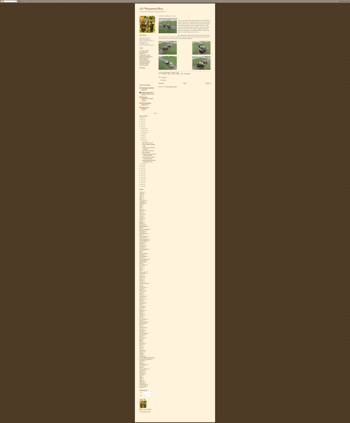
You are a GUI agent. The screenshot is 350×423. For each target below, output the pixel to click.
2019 (142, 165)
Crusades (141, 250)
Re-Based (141, 331)
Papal (140, 317)
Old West (141, 316)
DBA (140, 252)
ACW (140, 209)
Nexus (140, 309)
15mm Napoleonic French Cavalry (148, 93)
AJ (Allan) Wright (146, 409)
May (143, 135)
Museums (141, 301)
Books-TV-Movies (143, 233)
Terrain (140, 361)
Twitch (140, 367)
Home (184, 83)
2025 (142, 118)
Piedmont (141, 320)
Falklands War (142, 262)
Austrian (141, 219)
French (140, 274)
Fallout (140, 263)
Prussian (141, 329)
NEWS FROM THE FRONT (147, 88)
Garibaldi (141, 279)
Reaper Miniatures (143, 333)
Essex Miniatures (143, 260)
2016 (142, 170)
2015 (142, 172)
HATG (140, 289)
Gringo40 (141, 286)
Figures (141, 266)
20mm (140, 197)
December (144, 128)
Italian (140, 293)
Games (140, 277)
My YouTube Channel (144, 50)
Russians (141, 344)
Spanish (141, 354)
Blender (141, 227)
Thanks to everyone (145, 104)
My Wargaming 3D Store (144, 55)
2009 (142, 182)
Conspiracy (141, 244)
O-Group (141, 313)
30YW (140, 204)
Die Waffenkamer (143, 256)
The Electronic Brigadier (144, 60)
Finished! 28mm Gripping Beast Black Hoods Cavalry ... (148, 160)
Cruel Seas (141, 247)
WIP (140, 376)
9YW (140, 207)
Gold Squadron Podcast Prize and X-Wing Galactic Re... (149, 154)
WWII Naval (142, 383)
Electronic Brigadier (143, 259)
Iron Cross (141, 291)
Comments (144, 395)
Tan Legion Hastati (146, 152)
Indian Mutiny (142, 290)
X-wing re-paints (142, 386)
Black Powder (142, 224)
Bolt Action (141, 232)
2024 (142, 119)
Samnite (141, 347)
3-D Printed (141, 202)
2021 (142, 125)
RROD (140, 340)
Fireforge (141, 269)
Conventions (142, 246)
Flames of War (142, 272)
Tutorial (141, 366)
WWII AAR (143, 108)
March (143, 139)
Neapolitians (142, 307)
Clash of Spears (142, 242)
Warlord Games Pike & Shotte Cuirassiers (147, 99)
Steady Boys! (142, 360)
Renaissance (141, 334)
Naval (140, 304)
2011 (142, 179)
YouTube (141, 387)
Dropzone (141, 257)
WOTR (140, 377)
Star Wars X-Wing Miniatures (145, 359)
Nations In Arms (145, 107)
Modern (141, 300)
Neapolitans (141, 306)
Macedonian (142, 299)
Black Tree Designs (143, 226)
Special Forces (142, 356)
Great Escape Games (143, 283)
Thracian (141, 363)
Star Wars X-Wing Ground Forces (146, 357)
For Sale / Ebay (142, 273)
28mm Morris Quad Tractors (148, 150)
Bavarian (141, 223)
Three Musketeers (143, 364)
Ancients (141, 214)
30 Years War (142, 203)
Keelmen (141, 294)
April (143, 137)
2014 (142, 174)
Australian (141, 217)
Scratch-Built (142, 350)
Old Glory (141, 314)
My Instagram (142, 53)
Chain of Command (143, 239)
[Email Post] (177, 72)
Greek (140, 284)
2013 (142, 175)
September (144, 132)
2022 (142, 123)
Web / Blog (141, 373)
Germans (141, 281)
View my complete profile (144, 411)
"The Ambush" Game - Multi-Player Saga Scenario (148, 157)
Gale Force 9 (142, 276)
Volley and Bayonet (143, 368)
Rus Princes (141, 343)
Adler (140, 212)
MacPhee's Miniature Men (147, 92)
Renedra (141, 336)
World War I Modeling (144, 63)
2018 (142, 166)
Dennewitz (141, 254)
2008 (142, 184)
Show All (155, 112)
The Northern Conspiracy (144, 62)
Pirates (140, 324)
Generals (141, 280)
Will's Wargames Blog (146, 103)
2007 (142, 186)
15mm (140, 196)
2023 (142, 121)
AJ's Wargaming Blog (151, 8)
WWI (140, 378)
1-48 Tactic (141, 193)
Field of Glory (142, 264)
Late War (141, 297)
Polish (140, 326)
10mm (140, 194)
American (141, 213)
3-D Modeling (142, 200)
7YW (140, 206)
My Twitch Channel (143, 52)
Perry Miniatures (142, 319)
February (144, 141)
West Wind (141, 374)
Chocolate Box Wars (143, 240)
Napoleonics (142, 303)
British (140, 234)
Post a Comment (163, 80)
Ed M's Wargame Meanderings (145, 56)
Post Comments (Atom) (171, 86)
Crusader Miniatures (143, 249)
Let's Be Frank (144, 89)
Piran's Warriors (142, 323)
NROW (140, 311)
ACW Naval (141, 210)
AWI (140, 220)
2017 (142, 168)
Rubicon (141, 341)
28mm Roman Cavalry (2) (147, 142)
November (144, 130)
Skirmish (141, 353)
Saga (140, 346)
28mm (140, 199)
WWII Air (141, 381)
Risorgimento (142, 337)
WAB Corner (144, 97)
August (143, 133)
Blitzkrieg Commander (144, 229)
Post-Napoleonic (142, 327)
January (144, 163)
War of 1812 (142, 370)
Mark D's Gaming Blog (144, 57)
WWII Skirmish (142, 384)
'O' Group (141, 192)
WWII (140, 380)
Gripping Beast (142, 287)
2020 (142, 126)
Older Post (208, 83)
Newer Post (161, 83)
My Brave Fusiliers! (143, 59)
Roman (140, 339)
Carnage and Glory (143, 236)
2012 (142, 177)
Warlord (141, 371)
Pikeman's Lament (143, 321)
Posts (143, 392)
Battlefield (141, 222)
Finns (140, 267)
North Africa (142, 310)
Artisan (140, 216)
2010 (142, 181)
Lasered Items (142, 296)
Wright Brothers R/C (143, 65)
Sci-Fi (140, 348)
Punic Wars (141, 330)
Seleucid (141, 351)
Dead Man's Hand (143, 253)
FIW (140, 270)
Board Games (142, 230)
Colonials (141, 243)
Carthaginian (142, 237)
